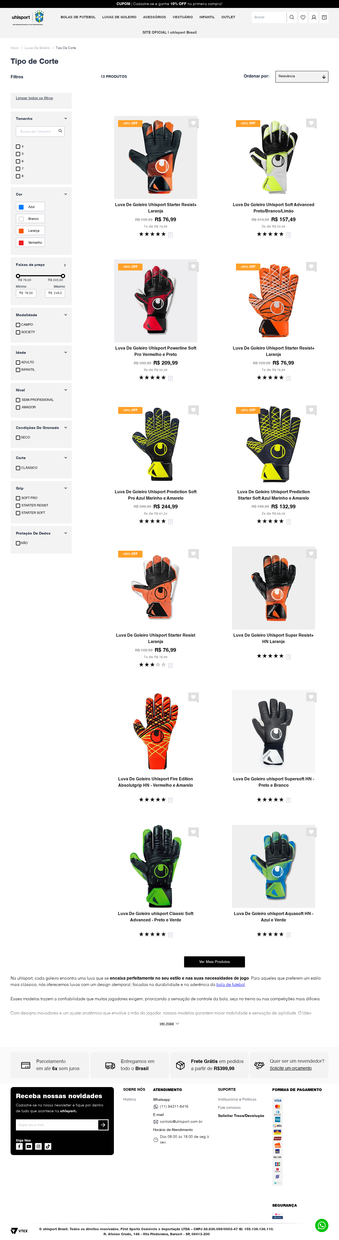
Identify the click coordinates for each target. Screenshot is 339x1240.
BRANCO (33, 219)
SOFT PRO (29, 498)
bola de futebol (230, 985)
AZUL (31, 207)
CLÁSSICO (29, 468)
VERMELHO (35, 243)
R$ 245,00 (55, 280)
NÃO (24, 543)
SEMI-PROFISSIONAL (38, 400)
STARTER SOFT (33, 513)
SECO (25, 437)
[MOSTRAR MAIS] (214, 961)
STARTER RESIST (34, 505)
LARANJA (33, 231)
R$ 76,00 (24, 280)
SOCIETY (28, 332)
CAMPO (27, 325)
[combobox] (274, 17)
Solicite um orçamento (291, 1069)
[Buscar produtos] (292, 17)
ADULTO (27, 362)
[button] (41, 315)
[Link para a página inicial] (15, 48)
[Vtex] (20, 1232)
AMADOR (29, 407)
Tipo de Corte (66, 48)
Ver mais (167, 1023)
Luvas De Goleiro (37, 48)
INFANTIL (28, 370)
